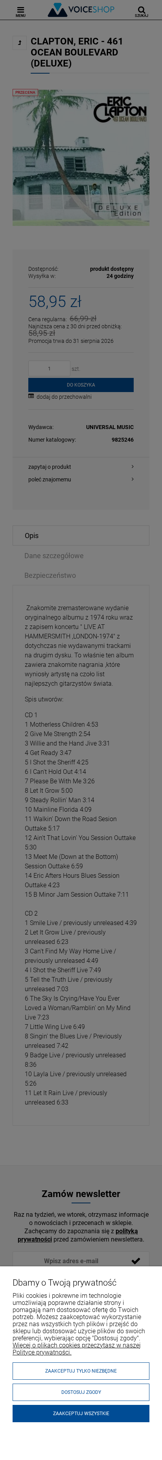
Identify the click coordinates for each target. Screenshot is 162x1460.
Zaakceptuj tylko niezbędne (81, 1371)
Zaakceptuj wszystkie (81, 1413)
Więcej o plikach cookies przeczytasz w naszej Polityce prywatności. (77, 1349)
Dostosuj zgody (81, 1392)
